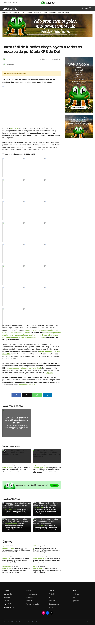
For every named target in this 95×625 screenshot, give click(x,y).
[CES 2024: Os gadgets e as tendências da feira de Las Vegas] (16, 423)
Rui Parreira (10, 64)
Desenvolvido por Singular (84, 622)
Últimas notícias (7, 12)
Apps (3, 546)
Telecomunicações (38, 556)
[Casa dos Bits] (7, 59)
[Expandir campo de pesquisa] (82, 8)
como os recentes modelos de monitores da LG (23, 368)
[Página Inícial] (9, 8)
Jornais (14, 3)
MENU (4, 3)
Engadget (49, 373)
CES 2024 (14, 128)
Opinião (45, 12)
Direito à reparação (63, 12)
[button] (16, 395)
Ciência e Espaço (27, 12)
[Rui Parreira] (4, 64)
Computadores (55, 59)
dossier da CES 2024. (27, 385)
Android (35, 566)
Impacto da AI (17, 12)
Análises (4, 556)
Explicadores (52, 12)
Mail (9, 3)
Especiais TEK (38, 12)
